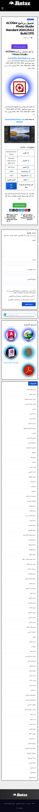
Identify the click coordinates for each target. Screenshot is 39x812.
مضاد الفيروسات (31, 758)
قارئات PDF (33, 680)
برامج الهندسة (32, 549)
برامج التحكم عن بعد (30, 515)
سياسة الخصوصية (20, 803)
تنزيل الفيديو (32, 641)
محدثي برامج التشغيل (30, 709)
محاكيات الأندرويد (31, 704)
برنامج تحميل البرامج (30, 578)
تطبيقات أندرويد (32, 632)
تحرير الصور (33, 593)
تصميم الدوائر (32, 622)
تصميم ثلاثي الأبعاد (31, 627)
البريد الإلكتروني (31, 269)
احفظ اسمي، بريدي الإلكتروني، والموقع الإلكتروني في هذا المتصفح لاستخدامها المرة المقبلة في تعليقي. (21, 291)
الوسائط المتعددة (31, 501)
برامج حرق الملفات (31, 564)
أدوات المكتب (32, 394)
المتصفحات (33, 481)
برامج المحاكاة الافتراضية (29, 535)
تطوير (34, 637)
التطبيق (34, 452)
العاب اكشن (33, 467)
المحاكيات (33, 486)
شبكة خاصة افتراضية (30, 656)
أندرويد (34, 409)
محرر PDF (33, 714)
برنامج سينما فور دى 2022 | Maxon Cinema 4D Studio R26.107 (26, 217)
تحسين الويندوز (32, 603)
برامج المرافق (32, 544)
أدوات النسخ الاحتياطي (30, 399)
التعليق (33, 240)
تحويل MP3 (33, 607)
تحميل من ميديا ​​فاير (19, 46)
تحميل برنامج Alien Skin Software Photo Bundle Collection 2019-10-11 (12, 218)
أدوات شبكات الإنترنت (30, 404)
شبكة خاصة (33, 651)
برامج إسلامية (32, 506)
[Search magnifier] (5, 314)
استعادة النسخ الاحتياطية (29, 428)
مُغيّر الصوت (33, 772)
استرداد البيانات (32, 423)
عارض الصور (32, 675)
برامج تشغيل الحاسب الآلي (29, 559)
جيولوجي (33, 646)
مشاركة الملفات (32, 743)
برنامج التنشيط (32, 573)
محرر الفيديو (32, 724)
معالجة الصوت (32, 763)
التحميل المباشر (19, 205)
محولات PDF (32, 734)
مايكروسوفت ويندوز (31, 700)
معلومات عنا (20, 808)
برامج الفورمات (32, 525)
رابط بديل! (11, 186)
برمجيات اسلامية (31, 569)
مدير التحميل (32, 738)
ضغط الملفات (32, 670)
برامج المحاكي (32, 540)
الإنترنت (34, 433)
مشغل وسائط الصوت (30, 748)
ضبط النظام (33, 666)
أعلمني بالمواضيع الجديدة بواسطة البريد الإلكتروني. (21, 299)
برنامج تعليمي (32, 583)
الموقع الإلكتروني (31, 279)
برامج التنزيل (32, 520)
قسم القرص (32, 685)
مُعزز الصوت (32, 767)
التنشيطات (33, 457)
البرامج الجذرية (32, 443)
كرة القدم (33, 690)
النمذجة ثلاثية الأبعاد (31, 496)
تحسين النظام (32, 598)
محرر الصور (33, 719)
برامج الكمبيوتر (30, 19)
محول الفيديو (32, 729)
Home (33, 803)
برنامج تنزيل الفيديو (31, 588)
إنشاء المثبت (32, 418)
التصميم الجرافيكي (31, 447)
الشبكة (34, 462)
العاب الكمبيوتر (32, 472)
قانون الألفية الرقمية (9, 803)
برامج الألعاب (32, 510)
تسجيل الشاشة (32, 612)
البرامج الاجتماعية (31, 438)
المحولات (33, 491)
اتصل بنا (28, 803)
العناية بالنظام (32, 477)
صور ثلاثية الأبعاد (31, 661)
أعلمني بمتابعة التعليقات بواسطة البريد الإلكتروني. (21, 296)
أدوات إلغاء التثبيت (31, 389)
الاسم (34, 259)
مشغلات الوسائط (31, 753)
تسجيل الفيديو (32, 617)
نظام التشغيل (32, 777)
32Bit (11, 171)
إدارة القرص (32, 413)
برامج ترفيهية (32, 554)
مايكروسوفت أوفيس (30, 695)
